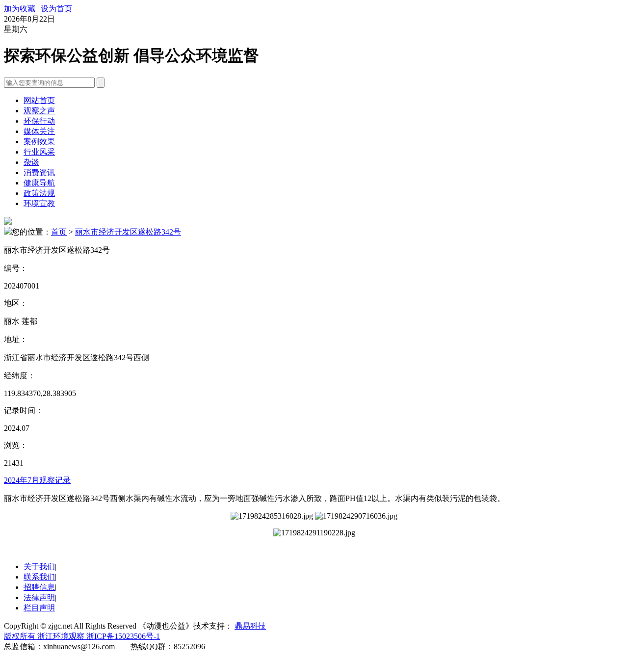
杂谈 (31, 162)
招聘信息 (39, 587)
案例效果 (39, 141)
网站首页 (39, 100)
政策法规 (39, 193)
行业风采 (39, 152)
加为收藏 (19, 8)
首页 (59, 232)
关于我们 (39, 566)
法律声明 (39, 597)
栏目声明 (39, 608)
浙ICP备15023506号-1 (123, 636)
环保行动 (39, 121)
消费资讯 (39, 172)
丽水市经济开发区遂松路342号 (128, 232)
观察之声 (39, 110)
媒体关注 (39, 131)
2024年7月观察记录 (37, 480)
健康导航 (39, 183)
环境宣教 (39, 203)
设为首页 (56, 8)
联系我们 (39, 577)
